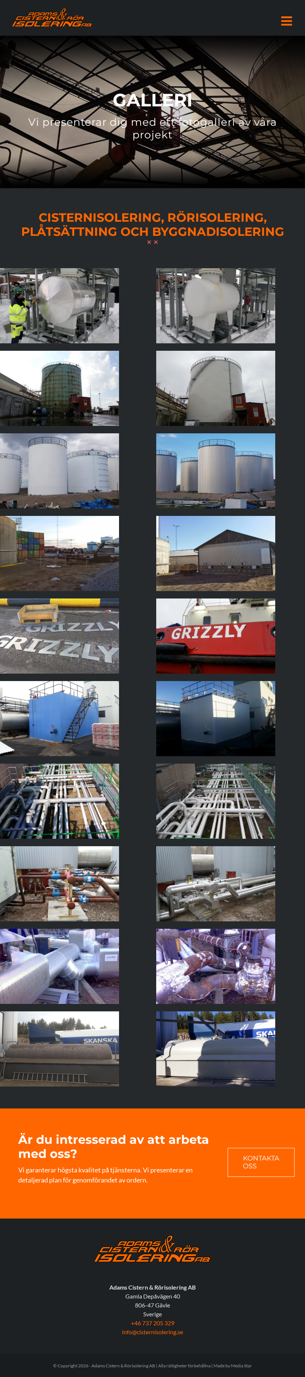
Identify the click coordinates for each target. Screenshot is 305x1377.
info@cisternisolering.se (152, 1331)
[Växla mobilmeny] (287, 21)
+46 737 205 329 (152, 1322)
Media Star (241, 1365)
